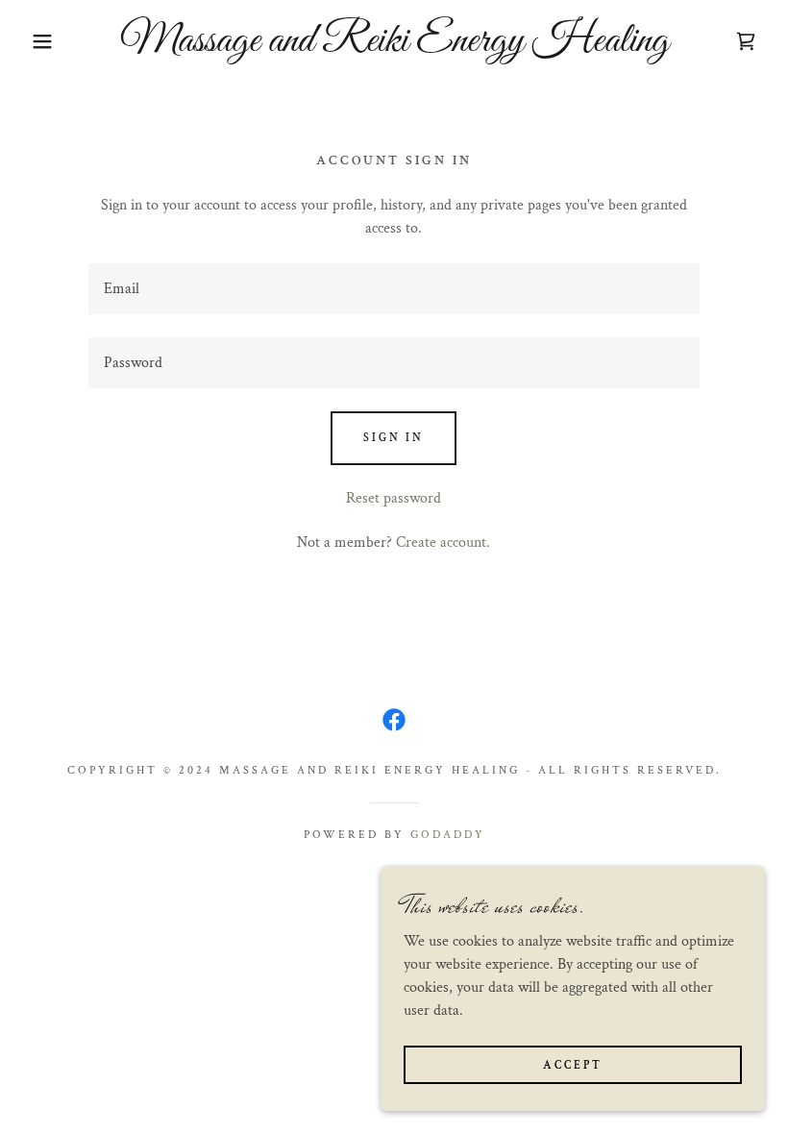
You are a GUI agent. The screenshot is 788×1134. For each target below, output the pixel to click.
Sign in (393, 438)
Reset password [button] (393, 498)
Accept (573, 1065)
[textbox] (393, 288)
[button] (39, 41)
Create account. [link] (443, 542)
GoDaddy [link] (447, 834)
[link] (394, 47)
